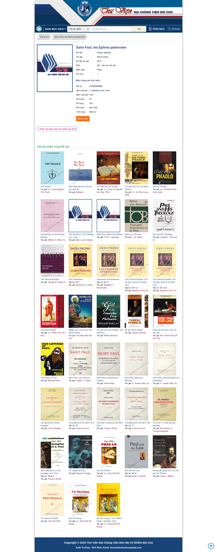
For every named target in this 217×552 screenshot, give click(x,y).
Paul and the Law (132, 470)
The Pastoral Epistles (50, 279)
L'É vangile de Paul (77, 470)
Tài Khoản (176, 28)
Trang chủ (44, 36)
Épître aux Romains (133, 234)
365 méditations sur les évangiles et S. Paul (51, 472)
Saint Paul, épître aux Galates (110, 234)
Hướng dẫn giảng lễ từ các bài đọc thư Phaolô (165, 472)
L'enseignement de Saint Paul (81, 422)
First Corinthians (76, 279)
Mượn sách (83, 119)
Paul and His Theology (162, 234)
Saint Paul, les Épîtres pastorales (69, 36)
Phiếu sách (158, 28)
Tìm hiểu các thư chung (107, 186)
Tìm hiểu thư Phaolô (49, 518)
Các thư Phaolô (159, 186)
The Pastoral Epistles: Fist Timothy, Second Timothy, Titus (136, 282)
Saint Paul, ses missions (79, 377)
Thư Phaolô (45, 186)
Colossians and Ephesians (108, 279)
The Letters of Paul (49, 377)
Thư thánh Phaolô (48, 329)
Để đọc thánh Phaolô (134, 329)
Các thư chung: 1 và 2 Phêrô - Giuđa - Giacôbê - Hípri (110, 519)
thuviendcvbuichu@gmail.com (125, 547)
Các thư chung (75, 518)
